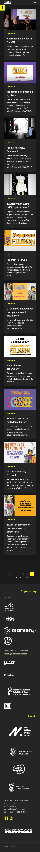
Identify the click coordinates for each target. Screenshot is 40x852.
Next (26, 577)
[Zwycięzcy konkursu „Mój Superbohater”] (20, 201)
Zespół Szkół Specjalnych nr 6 (16, 650)
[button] (2, 8)
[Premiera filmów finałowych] (20, 145)
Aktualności (11, 34)
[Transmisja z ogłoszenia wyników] (20, 89)
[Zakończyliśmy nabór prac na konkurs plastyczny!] (20, 525)
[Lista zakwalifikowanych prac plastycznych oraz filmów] (20, 308)
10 (20, 577)
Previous (9, 574)
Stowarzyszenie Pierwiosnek (15, 653)
